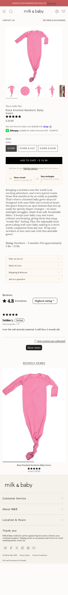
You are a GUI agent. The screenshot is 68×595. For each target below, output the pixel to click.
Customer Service (14, 498)
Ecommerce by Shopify (17, 560)
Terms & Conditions (39, 555)
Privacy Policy (25, 555)
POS (4, 560)
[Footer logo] (18, 484)
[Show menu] (4, 11)
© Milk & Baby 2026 (10, 555)
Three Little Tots (14, 106)
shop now (51, 3)
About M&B (10, 509)
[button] (13, 116)
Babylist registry (30, 168)
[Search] (11, 11)
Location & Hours (14, 519)
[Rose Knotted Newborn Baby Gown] (34, 415)
